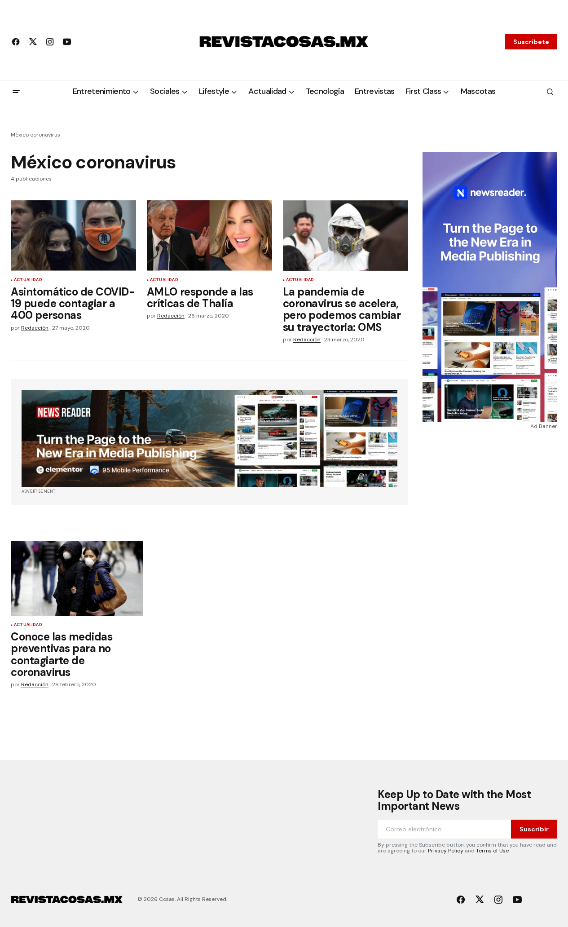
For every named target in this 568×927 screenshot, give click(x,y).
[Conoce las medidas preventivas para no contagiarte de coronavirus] (77, 578)
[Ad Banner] (209, 438)
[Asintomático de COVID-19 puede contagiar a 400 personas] (73, 235)
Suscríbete (531, 42)
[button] (16, 91)
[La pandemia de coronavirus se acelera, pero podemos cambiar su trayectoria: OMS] (345, 235)
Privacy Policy (445, 850)
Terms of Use (492, 850)
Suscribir (534, 829)
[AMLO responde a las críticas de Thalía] (209, 235)
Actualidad (28, 280)
